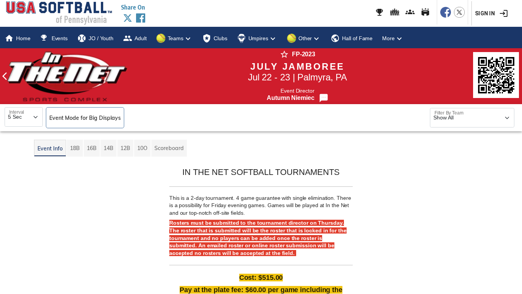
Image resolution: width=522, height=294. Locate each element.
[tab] (50, 148)
